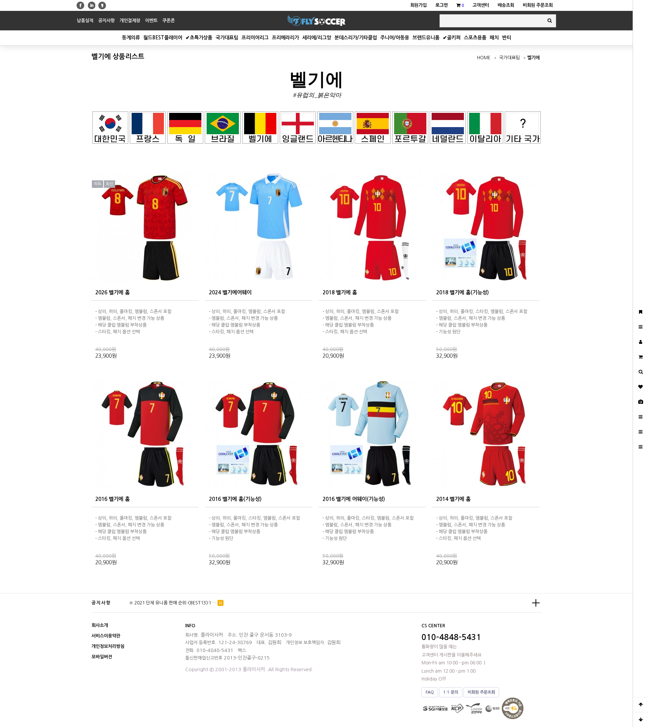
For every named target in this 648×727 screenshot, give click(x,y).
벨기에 (533, 57)
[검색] (549, 20)
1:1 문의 (450, 692)
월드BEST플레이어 (162, 37)
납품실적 (85, 20)
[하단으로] (640, 719)
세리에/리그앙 (316, 37)
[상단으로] (640, 704)
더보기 (536, 603)
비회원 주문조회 (538, 5)
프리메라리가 (285, 37)
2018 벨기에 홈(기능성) (462, 292)
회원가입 (418, 5)
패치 (494, 37)
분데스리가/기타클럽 (355, 37)
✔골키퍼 (451, 37)
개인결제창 (130, 20)
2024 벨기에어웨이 (230, 292)
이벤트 (151, 20)
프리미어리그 (255, 37)
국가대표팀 (227, 37)
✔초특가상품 (199, 37)
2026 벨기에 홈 (112, 292)
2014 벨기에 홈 (453, 499)
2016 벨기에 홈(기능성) (235, 499)
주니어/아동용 (394, 37)
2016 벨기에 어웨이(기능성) (353, 499)
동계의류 (131, 37)
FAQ (430, 692)
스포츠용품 (475, 37)
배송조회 (506, 5)
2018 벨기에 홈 (339, 292)
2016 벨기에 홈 (112, 499)
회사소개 (100, 625)
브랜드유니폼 (426, 37)
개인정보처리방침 (108, 646)
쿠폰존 (168, 20)
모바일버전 (102, 657)
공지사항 (106, 20)
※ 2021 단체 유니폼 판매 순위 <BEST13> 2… (172, 603)
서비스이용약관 (106, 636)
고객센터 (480, 5)
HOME (483, 57)
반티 (506, 37)
